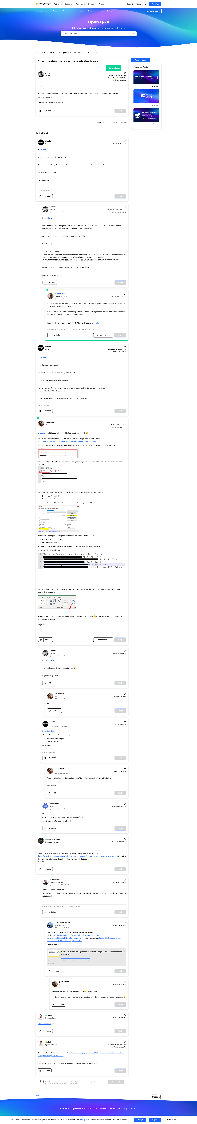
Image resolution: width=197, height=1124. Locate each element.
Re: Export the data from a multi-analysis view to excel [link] (86, 53)
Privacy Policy (85, 1120)
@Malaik (47, 218)
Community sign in (153, 11)
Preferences (171, 1120)
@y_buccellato (50, 660)
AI (63, 11)
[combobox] (98, 33)
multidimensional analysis (53, 102)
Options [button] (157, 53)
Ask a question (140, 60)
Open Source (80, 11)
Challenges (91, 11)
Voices (101, 11)
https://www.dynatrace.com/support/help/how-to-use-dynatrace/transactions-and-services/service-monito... (78, 856)
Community (111, 11)
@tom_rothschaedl (44, 1024)
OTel (70, 11)
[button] (140, 1120)
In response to (58, 212)
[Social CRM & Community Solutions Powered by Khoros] (156, 1096)
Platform (56, 11)
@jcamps (43, 150)
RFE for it (95, 323)
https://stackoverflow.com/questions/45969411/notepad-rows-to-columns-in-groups (75, 442)
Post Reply (116, 1082)
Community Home (41, 11)
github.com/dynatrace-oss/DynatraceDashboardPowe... (75, 958)
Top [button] (39, 1096)
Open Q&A (62, 53)
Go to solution (114, 68)
